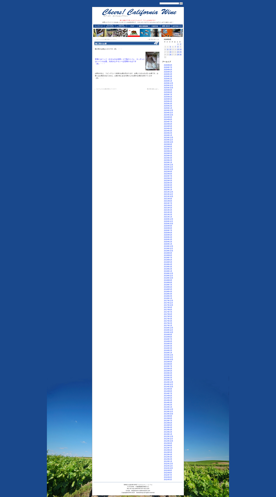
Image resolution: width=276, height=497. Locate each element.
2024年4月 (168, 128)
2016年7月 (168, 339)
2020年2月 (168, 242)
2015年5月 (168, 371)
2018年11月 (168, 276)
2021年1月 (168, 217)
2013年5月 (168, 425)
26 (170, 55)
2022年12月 (168, 165)
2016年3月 (168, 348)
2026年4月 (168, 74)
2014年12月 (168, 382)
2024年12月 (168, 110)
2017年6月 (168, 314)
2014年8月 (168, 391)
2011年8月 (168, 473)
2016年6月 (168, 341)
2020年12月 (168, 219)
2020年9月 (168, 226)
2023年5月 (168, 153)
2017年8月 (168, 310)
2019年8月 (168, 255)
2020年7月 (168, 230)
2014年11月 (168, 384)
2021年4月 (168, 210)
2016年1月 (168, 353)
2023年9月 (168, 144)
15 (178, 49)
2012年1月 (168, 461)
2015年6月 (168, 368)
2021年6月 (168, 205)
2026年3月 (168, 76)
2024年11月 (168, 113)
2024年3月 (168, 131)
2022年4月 (168, 183)
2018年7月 (168, 285)
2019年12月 (168, 246)
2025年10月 (168, 88)
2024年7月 (168, 122)
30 (180, 55)
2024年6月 (168, 124)
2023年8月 (168, 147)
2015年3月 (168, 375)
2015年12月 (168, 355)
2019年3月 (168, 267)
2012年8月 (168, 445)
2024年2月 (168, 133)
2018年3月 (168, 294)
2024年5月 (168, 126)
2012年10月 (168, 441)
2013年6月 (168, 423)
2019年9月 (168, 253)
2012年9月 (168, 443)
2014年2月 (168, 405)
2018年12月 (168, 273)
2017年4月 (168, 319)
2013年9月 (168, 416)
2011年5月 (168, 479)
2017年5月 (168, 316)
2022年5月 (168, 180)
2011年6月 (168, 477)
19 (170, 52)
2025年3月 (168, 103)
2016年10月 (168, 332)
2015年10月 (168, 359)
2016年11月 (168, 330)
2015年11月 (168, 357)
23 (180, 52)
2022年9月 (168, 171)
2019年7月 (168, 257)
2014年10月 (168, 387)
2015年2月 (168, 377)
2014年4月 (168, 400)
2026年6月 (168, 70)
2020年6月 (168, 233)
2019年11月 (168, 248)
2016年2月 (168, 350)
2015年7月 (168, 366)
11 (168, 49)
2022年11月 (168, 167)
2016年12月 (168, 328)
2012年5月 (168, 452)
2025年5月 (168, 99)
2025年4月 (168, 101)
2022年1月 (168, 190)
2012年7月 (168, 448)
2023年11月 (168, 140)
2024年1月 (168, 135)
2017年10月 (168, 305)
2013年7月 (168, 421)
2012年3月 (168, 457)
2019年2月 (168, 269)
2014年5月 (168, 398)
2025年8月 (168, 92)
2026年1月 (168, 81)
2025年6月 (168, 97)
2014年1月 (168, 407)
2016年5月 (168, 344)
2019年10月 (168, 251)
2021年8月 (168, 201)
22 (178, 52)
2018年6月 (168, 287)
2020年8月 (168, 228)
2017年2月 (168, 323)
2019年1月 (168, 271)
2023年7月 (168, 149)
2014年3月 (168, 402)
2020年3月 (168, 239)
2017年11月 (168, 303)
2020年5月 (168, 235)
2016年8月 (168, 337)
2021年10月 (168, 196)
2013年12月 (168, 409)
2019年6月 (168, 260)
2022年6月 (168, 178)
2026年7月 (168, 67)
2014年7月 (168, 393)
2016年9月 (168, 334)
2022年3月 (168, 185)
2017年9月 (168, 307)
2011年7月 (168, 475)
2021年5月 (168, 208)
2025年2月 (168, 106)
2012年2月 (168, 459)
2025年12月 (168, 83)
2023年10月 (168, 142)
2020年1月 (168, 244)
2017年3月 (168, 321)
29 (178, 55)
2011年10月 (168, 468)
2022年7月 (168, 176)
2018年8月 (168, 282)
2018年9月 (168, 280)
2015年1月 (168, 380)
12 (170, 49)
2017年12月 (168, 300)
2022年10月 (168, 169)
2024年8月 (168, 119)
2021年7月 (168, 203)
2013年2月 (168, 432)
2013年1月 (168, 434)
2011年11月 (168, 466)
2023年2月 (168, 160)
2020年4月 (168, 237)
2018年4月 (168, 291)
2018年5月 (168, 289)
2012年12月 (168, 436)
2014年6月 (168, 396)
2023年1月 (168, 162)
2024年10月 (168, 115)
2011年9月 (168, 470)
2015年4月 (168, 373)
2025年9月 (168, 90)
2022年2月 (168, 187)
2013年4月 (168, 427)
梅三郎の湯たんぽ (153, 39)
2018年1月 (168, 298)
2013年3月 (168, 430)
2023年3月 (168, 158)
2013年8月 (168, 418)
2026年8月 (168, 65)
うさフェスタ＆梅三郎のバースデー (105, 39)
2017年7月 (168, 312)
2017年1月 (168, 325)
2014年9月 (168, 389)
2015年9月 (168, 362)
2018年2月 (168, 296)
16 (180, 49)
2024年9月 (168, 117)
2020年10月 (168, 224)
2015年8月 (168, 364)
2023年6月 (168, 151)
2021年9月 (168, 199)
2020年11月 (168, 221)
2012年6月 (168, 450)
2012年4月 (168, 454)
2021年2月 (168, 214)
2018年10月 (168, 278)
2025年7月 (168, 94)
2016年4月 (168, 346)
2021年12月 (168, 192)
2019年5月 (168, 262)
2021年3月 (168, 212)
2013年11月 (168, 411)
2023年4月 (168, 156)
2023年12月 (168, 137)
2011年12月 (168, 464)
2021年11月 (168, 194)
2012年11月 (168, 439)
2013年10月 (168, 414)
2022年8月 (168, 174)
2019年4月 (168, 264)
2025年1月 (168, 108)
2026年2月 (168, 79)
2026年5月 (168, 72)
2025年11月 (168, 85)
